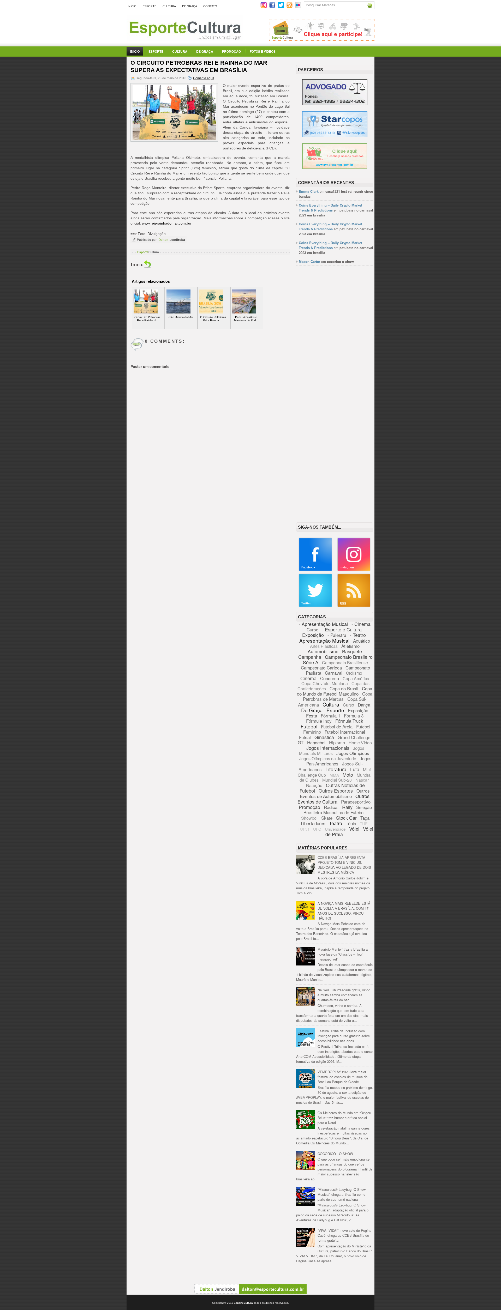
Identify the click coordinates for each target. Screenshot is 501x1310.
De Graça (189, 6)
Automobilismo (323, 651)
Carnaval (333, 672)
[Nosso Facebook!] (315, 570)
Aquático (361, 640)
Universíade (335, 829)
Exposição (358, 710)
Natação (314, 785)
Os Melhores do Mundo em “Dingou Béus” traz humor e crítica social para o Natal (344, 1117)
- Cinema (361, 623)
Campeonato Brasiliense (345, 663)
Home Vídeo (360, 743)
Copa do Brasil (344, 688)
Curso (348, 705)
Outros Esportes (336, 790)
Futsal (305, 737)
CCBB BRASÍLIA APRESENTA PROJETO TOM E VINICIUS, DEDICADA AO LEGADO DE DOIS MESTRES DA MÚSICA (344, 865)
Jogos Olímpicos (352, 753)
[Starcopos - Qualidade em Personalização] (334, 135)
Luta (354, 769)
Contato (210, 6)
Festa (311, 715)
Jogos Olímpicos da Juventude (327, 759)
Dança (364, 704)
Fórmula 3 (353, 715)
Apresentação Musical (324, 640)
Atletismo (350, 646)
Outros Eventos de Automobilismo (335, 793)
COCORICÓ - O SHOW (335, 1153)
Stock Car (346, 817)
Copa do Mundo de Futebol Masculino (334, 691)
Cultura (169, 6)
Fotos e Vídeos (263, 51)
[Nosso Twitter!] (315, 605)
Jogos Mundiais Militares (332, 750)
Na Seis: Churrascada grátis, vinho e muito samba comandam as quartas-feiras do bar (344, 994)
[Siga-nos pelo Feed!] (290, 7)
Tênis (351, 823)
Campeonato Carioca (321, 667)
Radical (331, 807)
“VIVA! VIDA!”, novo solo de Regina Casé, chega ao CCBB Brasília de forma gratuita (344, 1235)
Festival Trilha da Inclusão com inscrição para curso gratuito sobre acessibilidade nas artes (344, 1035)
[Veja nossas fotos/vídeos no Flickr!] (298, 6)
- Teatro (358, 634)
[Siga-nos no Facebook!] (273, 7)
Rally (347, 807)
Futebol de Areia (337, 726)
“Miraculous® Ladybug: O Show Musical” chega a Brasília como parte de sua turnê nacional (342, 1194)
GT (300, 742)
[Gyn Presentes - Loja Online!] (334, 167)
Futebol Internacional (345, 731)
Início (132, 6)
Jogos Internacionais (327, 747)
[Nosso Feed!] (354, 605)
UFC (317, 829)
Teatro (335, 823)
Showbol (309, 818)
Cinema (308, 678)
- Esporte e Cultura (342, 629)
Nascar (362, 780)
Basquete (352, 651)
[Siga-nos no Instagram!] (264, 7)
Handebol (316, 742)
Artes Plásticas (324, 646)
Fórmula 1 (330, 715)
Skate (326, 817)
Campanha (309, 656)
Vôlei (354, 828)
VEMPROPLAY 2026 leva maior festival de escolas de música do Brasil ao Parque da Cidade (342, 1076)
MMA (334, 775)
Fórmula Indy (319, 720)
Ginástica (324, 737)
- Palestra (336, 635)
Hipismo (337, 742)
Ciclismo (354, 673)
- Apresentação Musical (323, 623)
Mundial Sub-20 (337, 780)
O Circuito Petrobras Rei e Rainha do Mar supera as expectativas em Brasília (198, 66)
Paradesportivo (356, 801)
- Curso (311, 629)
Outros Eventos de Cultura (333, 799)
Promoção (231, 51)
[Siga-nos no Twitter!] (281, 7)
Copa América (356, 678)
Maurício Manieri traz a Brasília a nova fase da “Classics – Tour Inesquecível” (343, 954)
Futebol (309, 726)
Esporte (149, 6)
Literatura (336, 768)
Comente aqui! (203, 78)
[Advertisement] (334, 349)
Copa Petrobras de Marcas (338, 696)
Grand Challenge (354, 737)
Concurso (329, 678)
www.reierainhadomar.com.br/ (166, 223)
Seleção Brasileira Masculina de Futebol (337, 810)
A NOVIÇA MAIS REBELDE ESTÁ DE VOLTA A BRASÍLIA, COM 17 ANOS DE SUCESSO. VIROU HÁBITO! (344, 911)
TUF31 (303, 829)
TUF (363, 823)
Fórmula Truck (349, 720)
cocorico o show (340, 261)
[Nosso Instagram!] (354, 570)
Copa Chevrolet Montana (324, 683)
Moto (348, 774)
